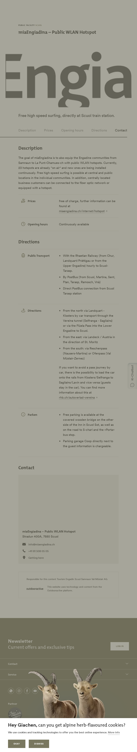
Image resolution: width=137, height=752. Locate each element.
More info (114, 732)
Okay (17, 743)
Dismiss (39, 743)
